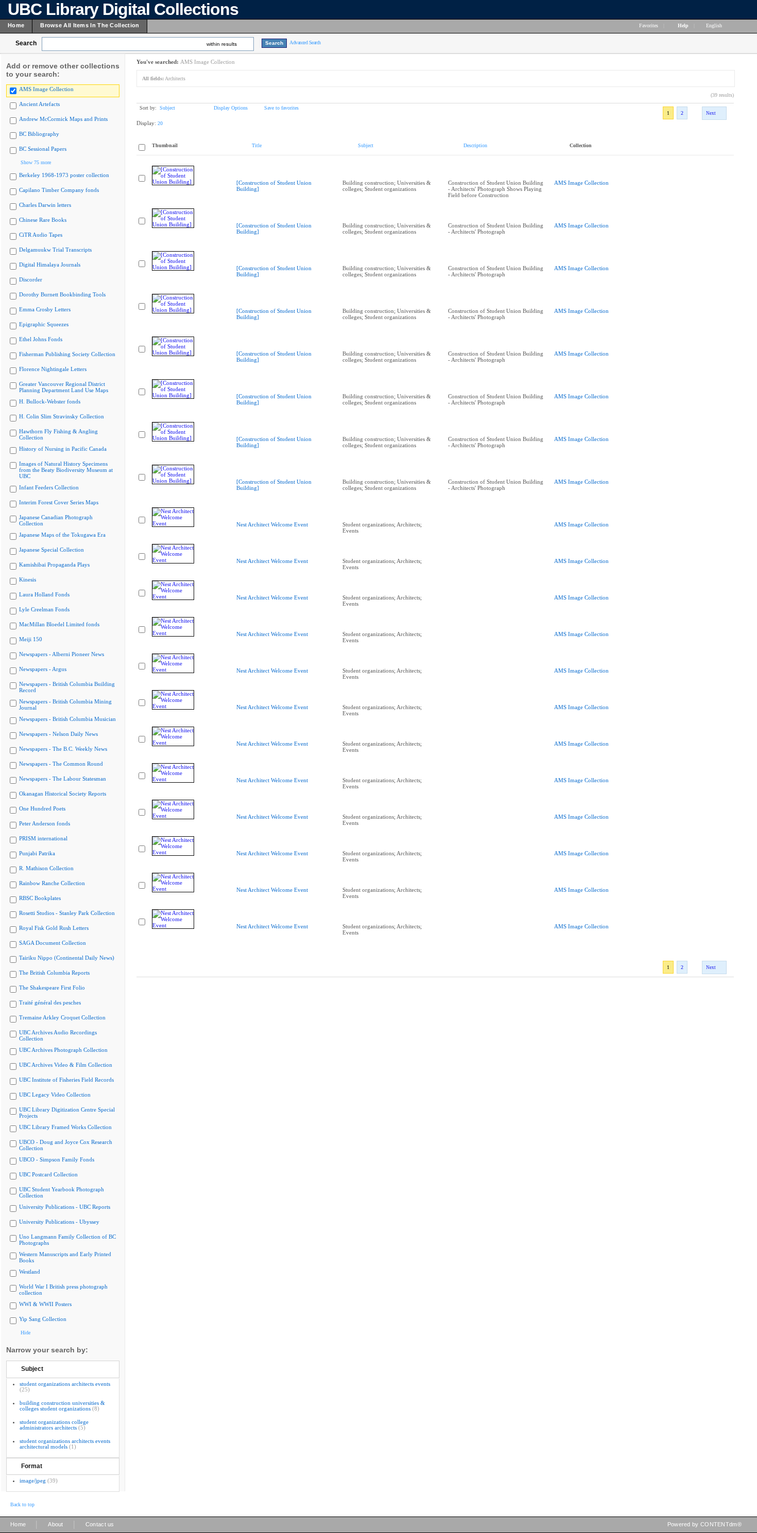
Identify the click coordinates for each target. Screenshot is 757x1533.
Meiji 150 (30, 639)
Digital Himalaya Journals (49, 264)
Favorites (648, 25)
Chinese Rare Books (42, 220)
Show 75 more (36, 162)
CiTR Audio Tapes (40, 235)
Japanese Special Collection (51, 550)
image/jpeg (33, 1480)
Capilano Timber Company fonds (59, 190)
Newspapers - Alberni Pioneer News (61, 654)
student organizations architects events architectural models (65, 1444)
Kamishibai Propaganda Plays (54, 564)
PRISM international (43, 838)
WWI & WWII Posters (45, 1304)
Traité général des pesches (50, 1002)
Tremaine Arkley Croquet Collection (62, 1017)
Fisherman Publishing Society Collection (67, 354)
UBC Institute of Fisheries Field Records (66, 1080)
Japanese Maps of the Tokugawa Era (62, 535)
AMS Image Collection (46, 89)
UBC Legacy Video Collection (55, 1094)
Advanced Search (305, 42)
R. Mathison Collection (46, 868)
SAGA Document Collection (52, 943)
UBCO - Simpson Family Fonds (56, 1159)
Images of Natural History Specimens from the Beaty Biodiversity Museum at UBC (66, 470)
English (715, 25)
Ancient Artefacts (39, 104)
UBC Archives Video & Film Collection (65, 1065)
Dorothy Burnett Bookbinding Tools (62, 294)
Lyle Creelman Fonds (44, 609)
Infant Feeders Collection (49, 487)
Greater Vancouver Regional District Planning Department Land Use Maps (63, 387)
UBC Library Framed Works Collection (65, 1127)
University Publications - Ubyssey (59, 1222)
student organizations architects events (65, 1384)
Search (26, 43)
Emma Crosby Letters (45, 309)
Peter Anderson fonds (44, 823)
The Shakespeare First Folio (52, 987)
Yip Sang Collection (42, 1319)
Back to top (22, 1504)
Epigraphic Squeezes (43, 324)
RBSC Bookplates (40, 898)
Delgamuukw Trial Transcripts (55, 249)
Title (257, 145)
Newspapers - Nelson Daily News (58, 734)
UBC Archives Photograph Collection (63, 1050)
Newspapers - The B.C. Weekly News (63, 749)
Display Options (231, 108)
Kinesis (27, 579)
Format (31, 1466)
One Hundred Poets (42, 808)
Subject (32, 1368)
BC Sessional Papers (42, 149)
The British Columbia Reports (54, 973)
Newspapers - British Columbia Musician (67, 719)
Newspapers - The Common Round (61, 764)
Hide (25, 1332)
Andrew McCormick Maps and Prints (63, 119)
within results (222, 44)
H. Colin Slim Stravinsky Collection (61, 416)
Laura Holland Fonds (44, 594)
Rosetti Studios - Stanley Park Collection (67, 913)
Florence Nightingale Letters (53, 369)
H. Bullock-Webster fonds (49, 401)
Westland (29, 1271)
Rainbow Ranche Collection (52, 883)
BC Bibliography (39, 134)
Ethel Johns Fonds (40, 339)
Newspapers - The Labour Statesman (62, 779)
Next (711, 113)
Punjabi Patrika (37, 853)
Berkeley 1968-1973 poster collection (64, 175)
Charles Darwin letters (45, 205)
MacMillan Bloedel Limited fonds (59, 624)
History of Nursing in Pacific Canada (63, 449)
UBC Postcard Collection (48, 1174)
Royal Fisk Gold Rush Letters (54, 928)
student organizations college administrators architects (54, 1425)
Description (475, 145)
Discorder (30, 279)
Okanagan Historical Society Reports (62, 793)
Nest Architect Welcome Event (272, 524)
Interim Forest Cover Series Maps (58, 502)
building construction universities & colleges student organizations (62, 1406)
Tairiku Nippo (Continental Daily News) (66, 958)
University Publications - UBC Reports (64, 1207)
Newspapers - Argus (42, 669)
